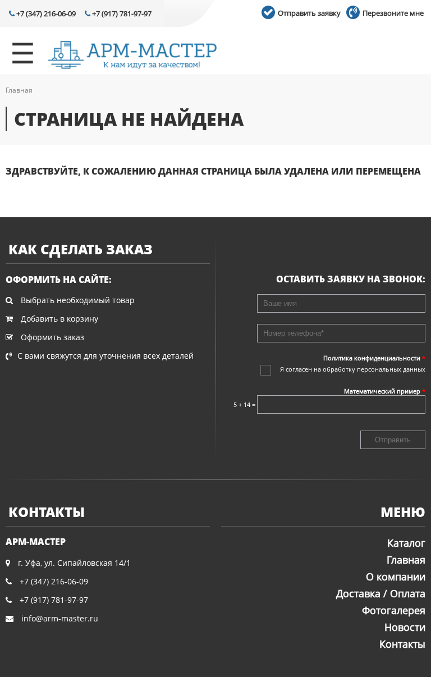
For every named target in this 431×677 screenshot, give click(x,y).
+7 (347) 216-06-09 (45, 13)
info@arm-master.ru (59, 618)
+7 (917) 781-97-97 (121, 13)
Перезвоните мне (392, 13)
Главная (19, 90)
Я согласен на (352, 369)
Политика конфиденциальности (374, 358)
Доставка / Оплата (380, 593)
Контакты (402, 644)
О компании (395, 576)
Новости (404, 627)
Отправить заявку (308, 13)
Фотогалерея (393, 610)
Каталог (406, 543)
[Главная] (132, 56)
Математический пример (384, 391)
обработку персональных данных (374, 369)
